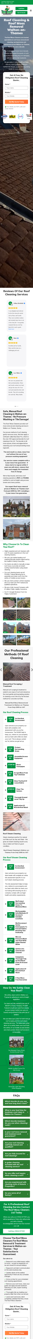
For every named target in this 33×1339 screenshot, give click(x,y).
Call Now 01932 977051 (7, 1)
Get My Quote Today (16, 102)
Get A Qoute (21, 12)
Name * (7, 84)
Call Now (21, 8)
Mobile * (8, 92)
